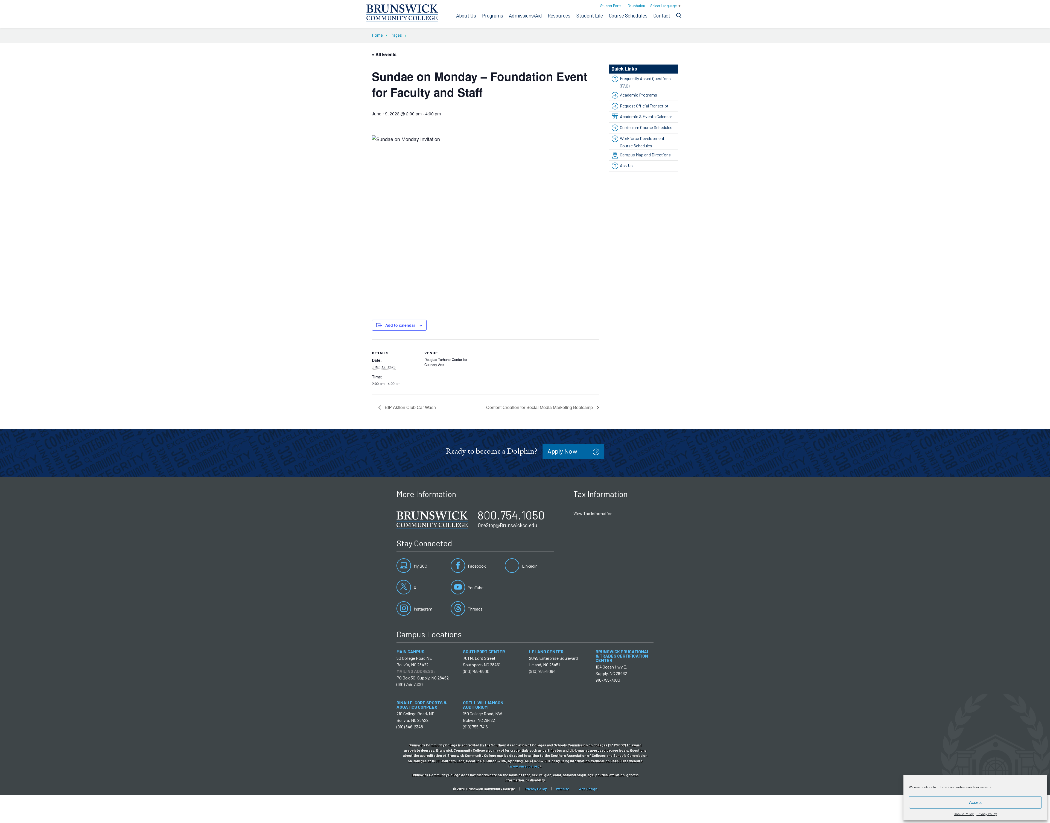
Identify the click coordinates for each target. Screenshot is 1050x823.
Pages (396, 34)
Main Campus (410, 651)
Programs (492, 16)
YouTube (475, 587)
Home (377, 34)
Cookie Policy (964, 814)
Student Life (589, 16)
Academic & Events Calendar (646, 116)
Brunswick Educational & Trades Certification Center (623, 656)
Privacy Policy (986, 814)
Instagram (422, 608)
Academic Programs (638, 94)
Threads (475, 608)
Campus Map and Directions (645, 154)
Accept (975, 802)
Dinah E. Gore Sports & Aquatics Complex (421, 705)
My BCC (420, 565)
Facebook (476, 565)
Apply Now (562, 451)
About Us (466, 16)
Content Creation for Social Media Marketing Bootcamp (540, 407)
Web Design (588, 789)
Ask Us (626, 165)
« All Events (384, 54)
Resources (559, 16)
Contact (661, 16)
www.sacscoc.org (524, 766)
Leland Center (546, 651)
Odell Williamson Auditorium (483, 705)
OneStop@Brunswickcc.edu (507, 525)
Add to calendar (400, 325)
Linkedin (529, 565)
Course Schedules (628, 16)
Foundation (636, 5)
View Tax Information (592, 513)
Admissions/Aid (525, 16)
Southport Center (484, 651)
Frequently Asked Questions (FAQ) (645, 82)
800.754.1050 (511, 515)
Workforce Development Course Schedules (642, 142)
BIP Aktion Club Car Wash (410, 407)
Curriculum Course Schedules (646, 127)
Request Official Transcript (644, 105)
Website (562, 789)
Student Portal (611, 5)
